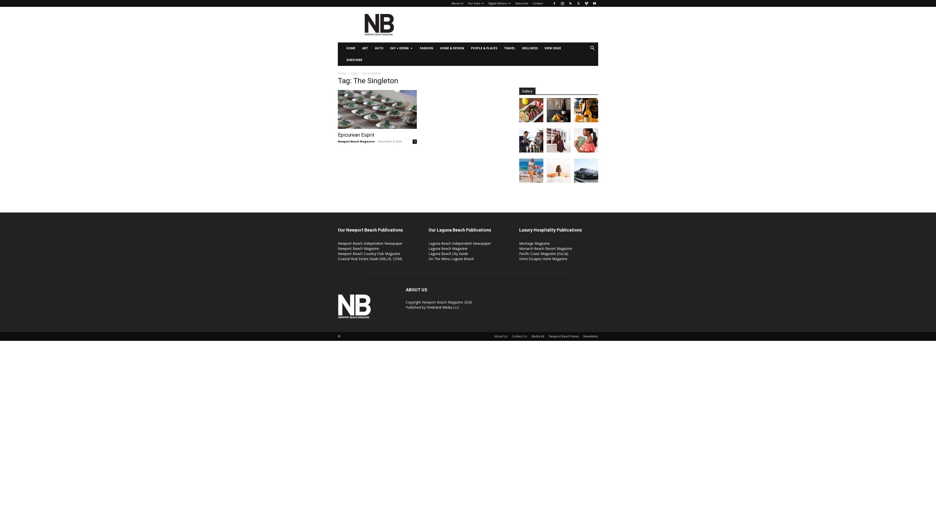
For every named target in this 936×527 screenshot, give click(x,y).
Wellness (530, 48)
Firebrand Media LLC (443, 307)
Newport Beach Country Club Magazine (369, 253)
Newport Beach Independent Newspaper (370, 243)
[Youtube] (594, 3)
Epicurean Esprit (356, 135)
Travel (509, 48)
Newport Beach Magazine (356, 141)
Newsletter (590, 336)
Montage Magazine (534, 243)
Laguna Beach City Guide (448, 253)
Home (350, 48)
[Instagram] (562, 3)
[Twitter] (578, 3)
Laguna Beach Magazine (448, 248)
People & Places (484, 48)
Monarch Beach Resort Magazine (545, 248)
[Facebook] (554, 3)
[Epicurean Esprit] (377, 109)
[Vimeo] (586, 3)
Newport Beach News (564, 336)
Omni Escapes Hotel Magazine (543, 258)
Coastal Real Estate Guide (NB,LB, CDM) (370, 258)
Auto (379, 48)
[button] (592, 48)
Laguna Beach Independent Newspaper (460, 243)
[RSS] (570, 3)
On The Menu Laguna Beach (451, 258)
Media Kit (538, 336)
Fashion (426, 48)
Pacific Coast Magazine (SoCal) (543, 253)
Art (365, 48)
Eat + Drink (399, 48)
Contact (538, 3)
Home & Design (452, 48)
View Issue (553, 48)
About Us (457, 3)
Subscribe (521, 3)
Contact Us (519, 336)
